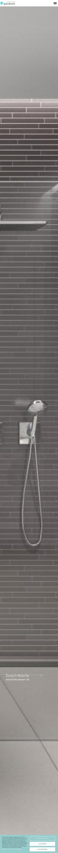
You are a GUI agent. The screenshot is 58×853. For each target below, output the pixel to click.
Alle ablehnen (42, 843)
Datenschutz (4, 849)
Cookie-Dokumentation (17, 849)
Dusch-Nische (17, 675)
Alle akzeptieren (42, 849)
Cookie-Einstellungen (42, 838)
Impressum (10, 849)
